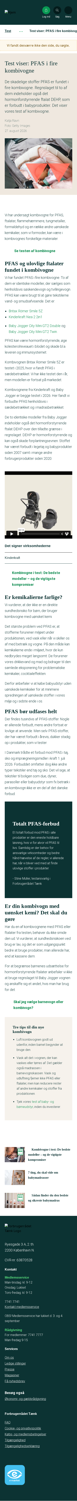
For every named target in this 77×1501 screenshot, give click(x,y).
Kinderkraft (12, 557)
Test (8, 31)
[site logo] (17, 12)
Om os (9, 1357)
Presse (9, 1369)
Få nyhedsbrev (15, 1381)
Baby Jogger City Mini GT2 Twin (33, 332)
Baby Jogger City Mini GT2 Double (35, 326)
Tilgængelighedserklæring (22, 1446)
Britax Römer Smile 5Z (26, 311)
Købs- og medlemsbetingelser (25, 1434)
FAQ (7, 1422)
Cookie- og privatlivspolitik (23, 1428)
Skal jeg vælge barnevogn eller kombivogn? (38, 1005)
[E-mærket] (15, 1475)
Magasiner (12, 1375)
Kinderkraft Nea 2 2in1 (26, 317)
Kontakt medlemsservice (22, 1307)
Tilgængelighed (15, 1440)
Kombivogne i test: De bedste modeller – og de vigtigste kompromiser (36, 579)
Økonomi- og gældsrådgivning (25, 1399)
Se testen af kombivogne (34, 251)
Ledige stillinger (15, 1363)
